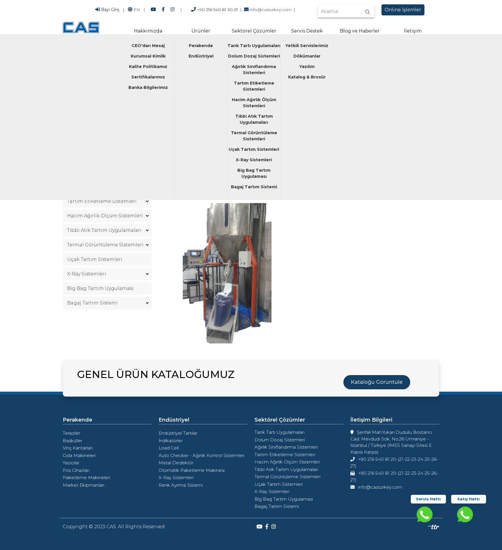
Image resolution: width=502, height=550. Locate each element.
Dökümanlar (306, 56)
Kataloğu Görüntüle (377, 382)
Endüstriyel (201, 56)
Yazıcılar (71, 462)
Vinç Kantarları (78, 448)
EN (137, 9)
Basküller (72, 440)
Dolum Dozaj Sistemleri (254, 56)
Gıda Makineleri (79, 455)
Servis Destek (307, 31)
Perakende (201, 45)
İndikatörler (171, 440)
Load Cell (169, 448)
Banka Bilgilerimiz (148, 87)
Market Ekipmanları (83, 485)
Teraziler (71, 433)
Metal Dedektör (176, 462)
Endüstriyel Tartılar (178, 433)
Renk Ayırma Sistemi (181, 485)
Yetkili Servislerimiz (306, 45)
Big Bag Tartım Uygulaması (253, 173)
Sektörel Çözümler (254, 31)
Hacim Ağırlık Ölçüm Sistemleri (254, 102)
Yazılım (307, 66)
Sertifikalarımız (148, 77)
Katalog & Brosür (307, 77)
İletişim (413, 31)
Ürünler (200, 31)
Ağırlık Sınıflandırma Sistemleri (254, 69)
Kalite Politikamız (148, 66)
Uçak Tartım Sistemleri (254, 149)
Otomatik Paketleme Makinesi (192, 470)
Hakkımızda (148, 31)
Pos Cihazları (76, 470)
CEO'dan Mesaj (148, 45)
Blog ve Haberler (360, 31)
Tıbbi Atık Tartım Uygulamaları (254, 119)
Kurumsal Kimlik (148, 56)
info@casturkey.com (270, 9)
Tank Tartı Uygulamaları (253, 45)
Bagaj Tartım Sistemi (254, 186)
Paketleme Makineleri (86, 477)
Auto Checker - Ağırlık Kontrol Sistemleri (201, 455)
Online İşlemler (403, 9)
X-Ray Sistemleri (254, 159)
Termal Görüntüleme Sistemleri (254, 135)
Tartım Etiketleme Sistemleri (254, 86)
